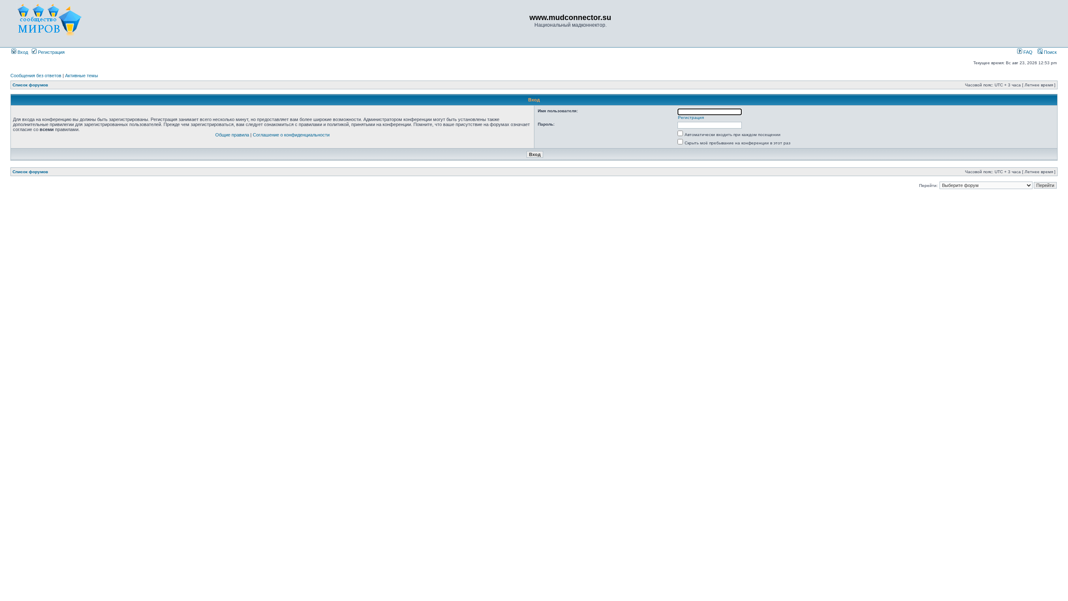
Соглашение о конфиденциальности (291, 134)
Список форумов (30, 85)
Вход (22, 52)
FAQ (1027, 52)
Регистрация (51, 52)
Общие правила (232, 134)
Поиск (1050, 52)
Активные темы (81, 75)
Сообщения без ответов (35, 75)
